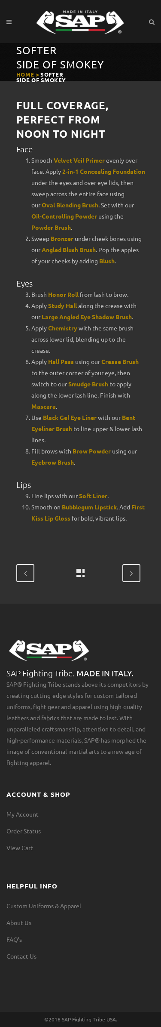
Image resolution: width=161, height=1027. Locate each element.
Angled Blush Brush (69, 249)
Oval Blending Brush (70, 205)
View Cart (19, 847)
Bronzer (62, 238)
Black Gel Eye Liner (70, 417)
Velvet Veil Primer (79, 160)
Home (25, 74)
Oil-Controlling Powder (64, 216)
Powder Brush (51, 227)
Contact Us (21, 956)
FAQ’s (14, 939)
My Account (22, 814)
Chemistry (62, 328)
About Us (18, 922)
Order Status (23, 831)
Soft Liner (93, 496)
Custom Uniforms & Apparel (43, 906)
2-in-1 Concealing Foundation (103, 171)
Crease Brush (120, 361)
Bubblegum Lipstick (89, 507)
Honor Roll (63, 294)
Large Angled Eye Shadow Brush (87, 317)
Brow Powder (92, 451)
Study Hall (62, 305)
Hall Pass (61, 361)
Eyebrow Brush (52, 462)
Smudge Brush (88, 384)
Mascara (43, 406)
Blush (107, 261)
